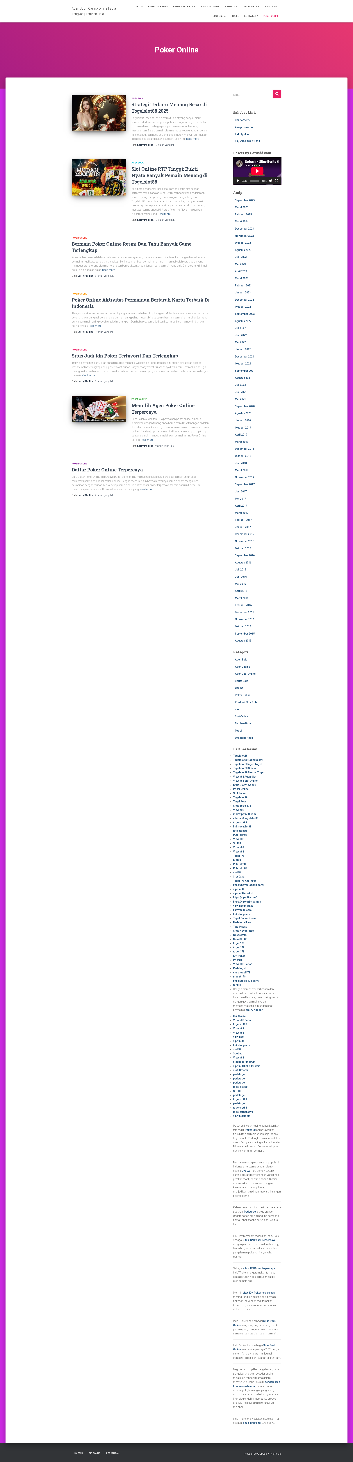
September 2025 (245, 200)
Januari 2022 (243, 349)
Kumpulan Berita (158, 6)
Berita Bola (251, 16)
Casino (239, 687)
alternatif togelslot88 (245, 818)
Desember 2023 (244, 228)
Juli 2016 (240, 569)
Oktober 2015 (243, 626)
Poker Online (271, 16)
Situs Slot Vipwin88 (244, 784)
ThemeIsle (275, 1453)
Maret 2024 (241, 221)
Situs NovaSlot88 (243, 930)
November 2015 (244, 619)
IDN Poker (239, 955)
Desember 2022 (244, 299)
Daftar (78, 1453)
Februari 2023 (243, 285)
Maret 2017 (241, 512)
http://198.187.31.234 (247, 141)
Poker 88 (250, 1129)
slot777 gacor (254, 1009)
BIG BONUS (94, 1453)
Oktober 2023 (243, 242)
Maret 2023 (241, 278)
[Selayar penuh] (276, 181)
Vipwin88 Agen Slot (244, 776)
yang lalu (164, 144)
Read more (192, 138)
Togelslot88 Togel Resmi (248, 759)
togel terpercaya (243, 1111)
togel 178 (238, 943)
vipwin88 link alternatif (246, 1066)
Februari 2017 (243, 519)
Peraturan (112, 1453)
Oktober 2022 (243, 306)
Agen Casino (271, 6)
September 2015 (245, 633)
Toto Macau (240, 926)
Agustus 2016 (243, 562)
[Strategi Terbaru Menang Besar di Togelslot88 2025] (99, 113)
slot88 (237, 872)
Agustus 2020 (243, 413)
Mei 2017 (240, 498)
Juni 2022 (241, 335)
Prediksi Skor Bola (184, 6)
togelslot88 (240, 822)
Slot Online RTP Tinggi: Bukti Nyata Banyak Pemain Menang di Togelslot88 (169, 175)
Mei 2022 (240, 342)
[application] (257, 171)
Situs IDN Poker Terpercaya (259, 1240)
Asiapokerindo (244, 127)
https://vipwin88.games (247, 901)
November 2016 (244, 541)
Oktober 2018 (243, 456)
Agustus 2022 (243, 321)
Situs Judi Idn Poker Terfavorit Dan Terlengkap (125, 356)
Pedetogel (239, 968)
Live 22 (245, 1170)
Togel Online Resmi (244, 918)
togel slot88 (240, 1086)
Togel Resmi (240, 801)
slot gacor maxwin (244, 1061)
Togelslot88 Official (244, 768)
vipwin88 (238, 889)
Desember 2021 (244, 356)
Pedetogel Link (242, 922)
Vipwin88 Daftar (242, 964)
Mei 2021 (240, 399)
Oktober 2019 (243, 427)
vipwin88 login (241, 1115)
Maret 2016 (241, 598)
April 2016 (241, 590)
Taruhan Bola (251, 6)
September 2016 (245, 555)
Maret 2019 (241, 441)
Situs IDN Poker (252, 1422)
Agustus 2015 (243, 640)
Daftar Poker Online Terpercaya (107, 470)
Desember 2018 (244, 448)
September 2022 (245, 313)
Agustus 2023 (243, 250)
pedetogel (239, 1074)
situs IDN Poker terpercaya (259, 1268)
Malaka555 (239, 1015)
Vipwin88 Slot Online (245, 780)
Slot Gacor (239, 793)
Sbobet (237, 1053)
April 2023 (241, 271)
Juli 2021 (240, 384)
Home (139, 6)
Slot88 (237, 843)
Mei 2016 (240, 583)
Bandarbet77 (242, 120)
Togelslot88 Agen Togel (247, 764)
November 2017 (244, 477)
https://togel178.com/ (246, 980)
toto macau (240, 830)
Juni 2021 (241, 392)
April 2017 (241, 505)
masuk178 (239, 976)
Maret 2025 (241, 207)
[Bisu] (270, 181)
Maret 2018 (241, 470)
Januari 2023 (243, 292)
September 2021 (245, 370)
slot (237, 709)
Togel (235, 16)
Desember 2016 (244, 534)
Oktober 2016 (243, 548)
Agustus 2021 (243, 377)
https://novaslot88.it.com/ (248, 884)
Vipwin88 (238, 809)
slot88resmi (240, 1070)
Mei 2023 (240, 264)
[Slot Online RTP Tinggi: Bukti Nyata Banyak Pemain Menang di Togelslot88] (99, 177)
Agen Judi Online (210, 6)
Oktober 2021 (243, 363)
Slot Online (219, 16)
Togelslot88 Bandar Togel (248, 772)
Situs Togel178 (242, 805)
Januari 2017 (243, 527)
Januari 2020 (243, 420)
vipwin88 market (243, 893)
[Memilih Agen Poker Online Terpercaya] (99, 409)
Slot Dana (239, 876)
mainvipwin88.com (244, 814)
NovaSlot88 (240, 934)
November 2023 (244, 235)
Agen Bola (231, 6)
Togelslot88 (240, 755)
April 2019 (241, 434)
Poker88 (238, 960)
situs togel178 (241, 972)
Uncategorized (244, 737)
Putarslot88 (240, 834)
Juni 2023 (241, 257)
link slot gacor (241, 914)
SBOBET (238, 1091)
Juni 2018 (241, 463)
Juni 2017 (241, 491)
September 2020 (245, 406)
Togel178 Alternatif (244, 880)
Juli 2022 (240, 328)
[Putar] (238, 181)
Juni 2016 (241, 576)
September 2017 (245, 484)
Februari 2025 (243, 214)
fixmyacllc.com (242, 909)
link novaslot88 (242, 826)
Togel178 (238, 855)
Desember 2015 (244, 612)
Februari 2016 (243, 605)
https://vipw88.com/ (245, 897)
